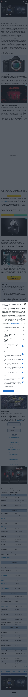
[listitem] (14, 327)
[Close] (25, 304)
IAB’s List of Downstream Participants (15, 323)
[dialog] (14, 348)
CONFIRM (8, 391)
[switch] (23, 330)
